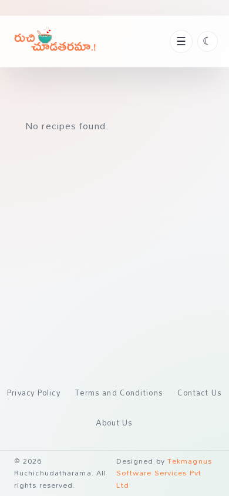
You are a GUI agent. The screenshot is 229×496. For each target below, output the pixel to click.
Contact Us (199, 392)
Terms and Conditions (119, 392)
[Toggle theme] (207, 41)
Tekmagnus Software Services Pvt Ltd (164, 473)
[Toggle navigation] (181, 41)
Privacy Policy (33, 392)
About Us (114, 422)
